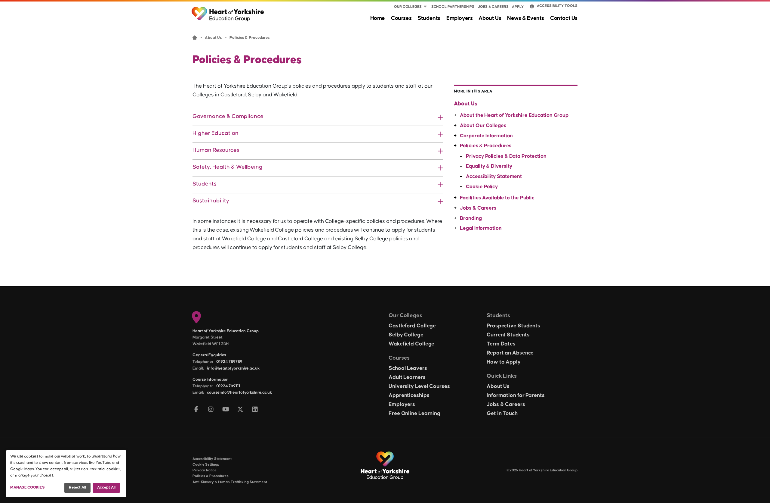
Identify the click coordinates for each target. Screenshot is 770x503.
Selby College (406, 335)
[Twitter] (240, 410)
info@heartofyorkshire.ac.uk (233, 368)
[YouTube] (225, 410)
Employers (459, 18)
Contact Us (564, 18)
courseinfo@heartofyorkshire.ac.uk (239, 392)
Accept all (106, 487)
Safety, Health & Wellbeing (227, 167)
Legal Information (480, 228)
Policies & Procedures (485, 145)
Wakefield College (411, 344)
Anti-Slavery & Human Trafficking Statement (229, 482)
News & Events (525, 18)
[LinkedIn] (255, 410)
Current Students (508, 335)
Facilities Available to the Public (497, 198)
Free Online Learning (414, 413)
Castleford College (412, 326)
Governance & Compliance (227, 116)
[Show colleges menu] (425, 6)
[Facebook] (196, 410)
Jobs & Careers (493, 7)
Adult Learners (407, 377)
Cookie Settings (205, 465)
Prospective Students (513, 326)
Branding (471, 218)
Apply (518, 7)
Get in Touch (502, 413)
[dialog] (66, 473)
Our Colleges (408, 7)
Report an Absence (510, 353)
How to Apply (504, 362)
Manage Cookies (27, 487)
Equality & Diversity (489, 166)
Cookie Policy (482, 186)
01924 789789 (229, 362)
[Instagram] (211, 410)
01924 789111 (228, 386)
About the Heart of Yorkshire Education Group (514, 115)
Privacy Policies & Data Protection (506, 156)
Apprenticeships (409, 395)
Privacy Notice (204, 470)
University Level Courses (419, 386)
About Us (490, 18)
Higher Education (215, 133)
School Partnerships (452, 7)
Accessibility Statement (494, 176)
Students (428, 18)
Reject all (77, 487)
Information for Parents (516, 395)
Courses (401, 18)
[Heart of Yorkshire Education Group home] (228, 11)
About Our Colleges (483, 125)
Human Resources (215, 150)
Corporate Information (486, 136)
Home (377, 18)
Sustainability (210, 201)
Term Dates (501, 344)
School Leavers (408, 368)
